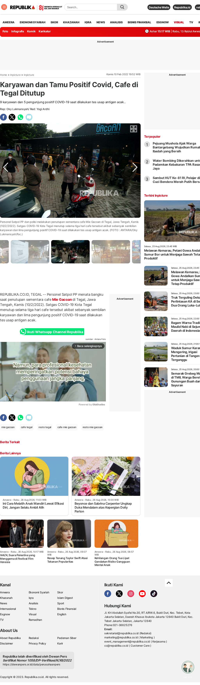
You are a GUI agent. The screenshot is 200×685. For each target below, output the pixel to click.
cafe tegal (26, 427)
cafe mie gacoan (66, 427)
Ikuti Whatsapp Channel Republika (55, 332)
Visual (32, 614)
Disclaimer (6, 643)
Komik (31, 31)
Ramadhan (35, 619)
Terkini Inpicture (156, 195)
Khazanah (6, 597)
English (61, 614)
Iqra (31, 597)
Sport (60, 603)
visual (179, 22)
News (3, 603)
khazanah (71, 22)
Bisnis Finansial (139, 22)
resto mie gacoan (93, 427)
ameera (8, 22)
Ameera (5, 592)
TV (191, 22)
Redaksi (34, 638)
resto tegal (44, 427)
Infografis (17, 31)
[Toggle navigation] (4, 7)
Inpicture (15, 74)
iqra (88, 22)
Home (3, 74)
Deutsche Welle (159, 7)
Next (135, 221)
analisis (116, 22)
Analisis (33, 603)
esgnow (162, 22)
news (100, 22)
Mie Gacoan (61, 299)
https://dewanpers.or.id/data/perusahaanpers (31, 664)
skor (54, 22)
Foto (5, 31)
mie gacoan (8, 427)
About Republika (10, 638)
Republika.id (182, 7)
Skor (60, 592)
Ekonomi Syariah (33, 22)
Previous (5, 221)
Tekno (32, 608)
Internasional (8, 608)
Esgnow (5, 614)
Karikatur (45, 31)
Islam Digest (65, 597)
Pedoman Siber (66, 638)
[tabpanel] (70, 251)
